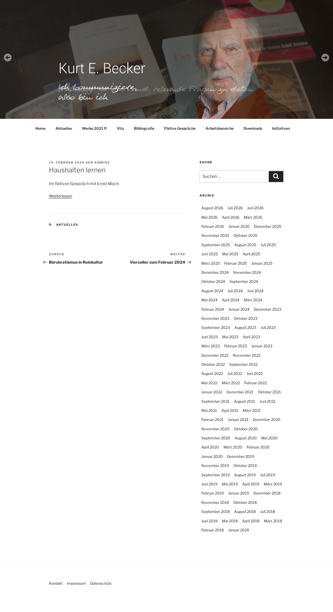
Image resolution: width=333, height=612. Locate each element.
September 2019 (215, 475)
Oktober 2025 (245, 235)
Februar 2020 (258, 447)
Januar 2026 (238, 226)
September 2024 (243, 281)
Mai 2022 (209, 383)
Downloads (253, 128)
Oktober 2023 (245, 318)
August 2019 (245, 475)
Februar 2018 (212, 530)
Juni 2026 (255, 208)
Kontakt (55, 583)
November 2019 (215, 465)
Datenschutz (101, 583)
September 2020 (215, 438)
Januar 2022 (211, 392)
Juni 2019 (209, 484)
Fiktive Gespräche (180, 128)
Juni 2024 (255, 291)
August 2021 (244, 401)
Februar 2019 (212, 493)
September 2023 (215, 327)
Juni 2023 (209, 337)
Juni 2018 (209, 521)
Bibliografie (144, 128)
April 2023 (251, 337)
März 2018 (273, 521)
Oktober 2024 (213, 281)
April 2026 (230, 217)
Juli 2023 (268, 327)
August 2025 (245, 245)
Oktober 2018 (245, 502)
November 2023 (215, 318)
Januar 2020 (212, 456)
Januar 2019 (238, 493)
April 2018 (250, 521)
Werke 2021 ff (94, 128)
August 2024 (212, 291)
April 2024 (230, 300)
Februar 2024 (212, 309)
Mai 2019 (230, 484)
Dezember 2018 (266, 493)
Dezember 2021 (240, 392)
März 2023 (210, 346)
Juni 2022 (255, 373)
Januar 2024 (238, 309)
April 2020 (210, 447)
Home (40, 128)
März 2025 (210, 263)
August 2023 (245, 327)
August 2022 (212, 373)
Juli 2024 (235, 291)
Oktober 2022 (213, 364)
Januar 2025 (261, 263)
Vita (120, 128)
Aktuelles (63, 128)
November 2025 (215, 235)
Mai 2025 (230, 254)
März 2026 (253, 217)
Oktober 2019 (245, 465)
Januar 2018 (238, 530)
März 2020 (232, 447)
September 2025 (215, 245)
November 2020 (215, 429)
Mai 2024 (209, 300)
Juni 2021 (268, 401)
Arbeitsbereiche (220, 128)
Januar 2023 (261, 346)
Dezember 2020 (266, 419)
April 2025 (251, 254)
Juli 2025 (268, 245)
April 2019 (250, 484)
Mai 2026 (209, 217)
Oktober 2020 (246, 429)
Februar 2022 (255, 383)
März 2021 (252, 410)
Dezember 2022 (214, 355)
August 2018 (245, 511)
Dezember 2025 (267, 226)
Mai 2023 (230, 337)
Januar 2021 (238, 419)
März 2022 (231, 383)
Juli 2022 (234, 373)
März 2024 (253, 300)
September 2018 (215, 511)
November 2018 (215, 502)
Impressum (76, 583)
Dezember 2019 (240, 456)
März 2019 (273, 484)
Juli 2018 (267, 511)
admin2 (102, 162)
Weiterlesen (60, 196)
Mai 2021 (209, 410)
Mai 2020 (269, 438)
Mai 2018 (230, 521)
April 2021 (229, 410)
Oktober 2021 (269, 392)
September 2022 (243, 364)
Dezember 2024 (215, 272)
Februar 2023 (235, 346)
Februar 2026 (212, 226)
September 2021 (215, 401)
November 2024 (247, 272)
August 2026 (212, 208)
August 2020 (246, 438)
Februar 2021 (212, 419)
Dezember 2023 (267, 309)
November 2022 (246, 355)
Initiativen (281, 128)
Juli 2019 (267, 475)
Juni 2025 (209, 254)
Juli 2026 (235, 208)
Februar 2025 (235, 263)
